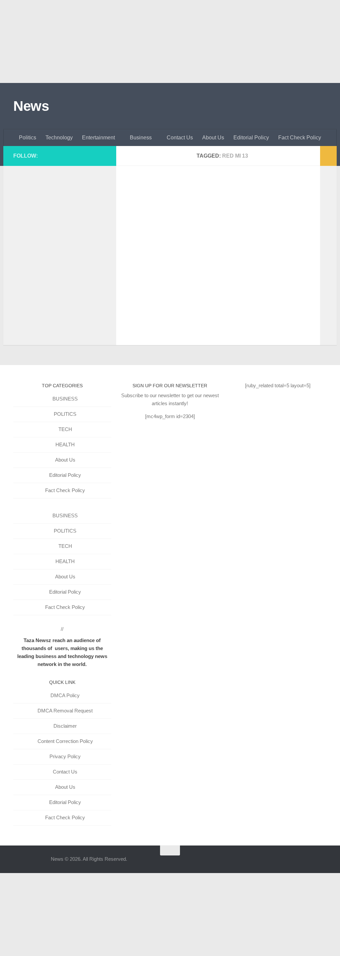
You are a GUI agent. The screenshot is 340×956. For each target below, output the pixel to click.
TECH (65, 429)
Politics (27, 137)
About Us (213, 137)
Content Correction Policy (65, 741)
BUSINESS (65, 399)
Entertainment (98, 137)
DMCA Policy (65, 695)
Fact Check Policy (299, 137)
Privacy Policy (65, 756)
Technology (59, 137)
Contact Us (180, 137)
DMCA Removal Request (65, 710)
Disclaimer (65, 726)
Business (141, 137)
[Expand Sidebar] (328, 156)
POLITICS (65, 414)
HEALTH (65, 444)
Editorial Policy (251, 137)
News (31, 106)
